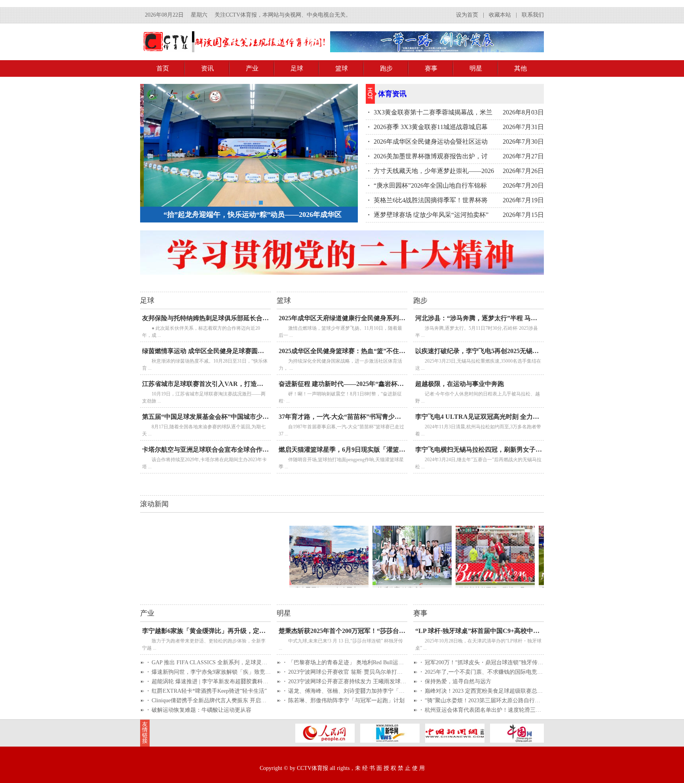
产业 (252, 68)
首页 (162, 68)
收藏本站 (500, 15)
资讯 (207, 68)
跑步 (386, 68)
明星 (475, 68)
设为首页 (467, 15)
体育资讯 (392, 94)
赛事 (431, 68)
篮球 (341, 68)
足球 (297, 68)
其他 (520, 68)
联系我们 (533, 15)
